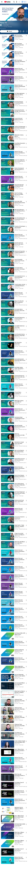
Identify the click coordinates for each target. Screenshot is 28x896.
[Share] (23, 31)
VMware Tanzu (17, 46)
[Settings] (19, 2)
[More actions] (26, 31)
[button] (14, 13)
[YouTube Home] (7, 2)
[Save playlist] (20, 31)
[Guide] (2, 2)
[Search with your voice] (16, 2)
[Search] (14, 2)
